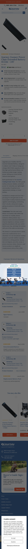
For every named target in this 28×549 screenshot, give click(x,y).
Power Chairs (14, 269)
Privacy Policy (8, 534)
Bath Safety (14, 272)
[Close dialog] (0, 263)
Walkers (14, 274)
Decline (13, 542)
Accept (13, 538)
